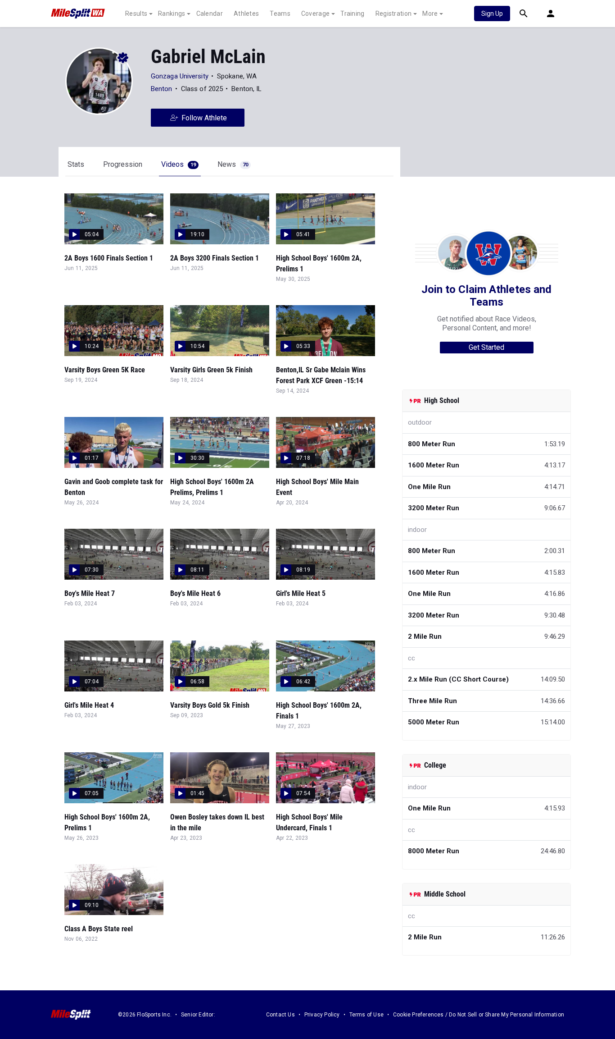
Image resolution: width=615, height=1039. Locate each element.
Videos (178, 164)
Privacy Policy (322, 1015)
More (430, 13)
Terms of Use (366, 1015)
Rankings (171, 13)
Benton (161, 89)
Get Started (486, 347)
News (232, 164)
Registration (393, 13)
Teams (280, 13)
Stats (76, 164)
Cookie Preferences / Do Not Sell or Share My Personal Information (478, 1015)
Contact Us (280, 1015)
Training (352, 13)
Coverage (315, 13)
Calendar (209, 13)
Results (136, 13)
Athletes (246, 13)
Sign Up (492, 13)
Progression (122, 164)
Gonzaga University (179, 76)
